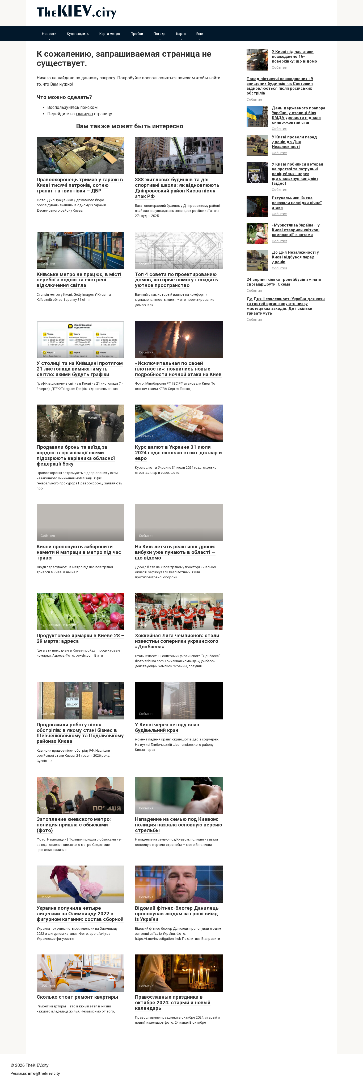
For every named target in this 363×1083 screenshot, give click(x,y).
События (279, 67)
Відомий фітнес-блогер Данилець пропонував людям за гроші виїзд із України (177, 913)
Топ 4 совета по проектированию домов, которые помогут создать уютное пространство (176, 280)
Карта (181, 34)
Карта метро (109, 34)
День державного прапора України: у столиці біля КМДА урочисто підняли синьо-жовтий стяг (298, 115)
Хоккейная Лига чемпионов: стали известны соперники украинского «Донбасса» (177, 641)
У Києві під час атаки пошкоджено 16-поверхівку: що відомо (294, 56)
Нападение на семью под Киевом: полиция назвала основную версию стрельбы (178, 824)
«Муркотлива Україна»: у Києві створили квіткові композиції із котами (296, 230)
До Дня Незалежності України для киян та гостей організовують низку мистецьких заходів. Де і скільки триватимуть (286, 306)
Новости (49, 34)
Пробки (137, 34)
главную (84, 113)
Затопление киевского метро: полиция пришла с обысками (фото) (74, 824)
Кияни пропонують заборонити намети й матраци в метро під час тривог (79, 552)
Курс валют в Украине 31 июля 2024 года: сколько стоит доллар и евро (178, 452)
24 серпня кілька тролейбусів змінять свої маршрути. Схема (284, 282)
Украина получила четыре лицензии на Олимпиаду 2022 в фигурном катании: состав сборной (80, 913)
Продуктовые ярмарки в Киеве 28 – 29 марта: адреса (80, 638)
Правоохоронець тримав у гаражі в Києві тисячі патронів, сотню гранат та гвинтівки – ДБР (80, 185)
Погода (160, 34)
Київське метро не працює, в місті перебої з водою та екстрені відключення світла (79, 280)
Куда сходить (78, 34)
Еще (199, 34)
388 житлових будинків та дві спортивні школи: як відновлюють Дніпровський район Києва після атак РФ (177, 187)
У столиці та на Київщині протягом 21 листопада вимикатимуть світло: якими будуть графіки (80, 368)
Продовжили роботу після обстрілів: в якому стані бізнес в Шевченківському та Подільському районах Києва (80, 733)
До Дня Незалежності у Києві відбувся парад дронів (295, 257)
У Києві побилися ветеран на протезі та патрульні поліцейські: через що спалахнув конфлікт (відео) (297, 174)
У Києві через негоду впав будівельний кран (167, 727)
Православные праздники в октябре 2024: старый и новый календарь (172, 1002)
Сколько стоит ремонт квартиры (77, 997)
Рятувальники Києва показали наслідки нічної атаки (297, 203)
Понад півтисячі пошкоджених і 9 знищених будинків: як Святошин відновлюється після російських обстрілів (280, 86)
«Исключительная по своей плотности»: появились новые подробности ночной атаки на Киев (178, 368)
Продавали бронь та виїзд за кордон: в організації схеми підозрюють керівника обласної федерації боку (76, 455)
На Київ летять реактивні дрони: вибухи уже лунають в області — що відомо (175, 552)
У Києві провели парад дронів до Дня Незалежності (294, 142)
